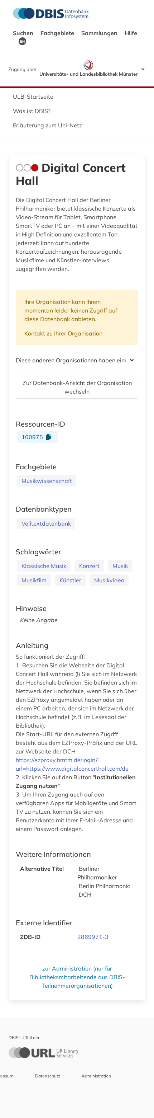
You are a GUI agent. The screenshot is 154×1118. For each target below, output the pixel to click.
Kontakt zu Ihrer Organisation (63, 333)
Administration (96, 1076)
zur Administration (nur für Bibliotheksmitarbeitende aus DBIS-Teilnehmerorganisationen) (77, 977)
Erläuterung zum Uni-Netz (47, 125)
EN (22, 41)
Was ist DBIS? (31, 110)
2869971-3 (93, 936)
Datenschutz (47, 1076)
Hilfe (131, 33)
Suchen (24, 33)
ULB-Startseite (33, 96)
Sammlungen (100, 33)
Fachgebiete (58, 33)
